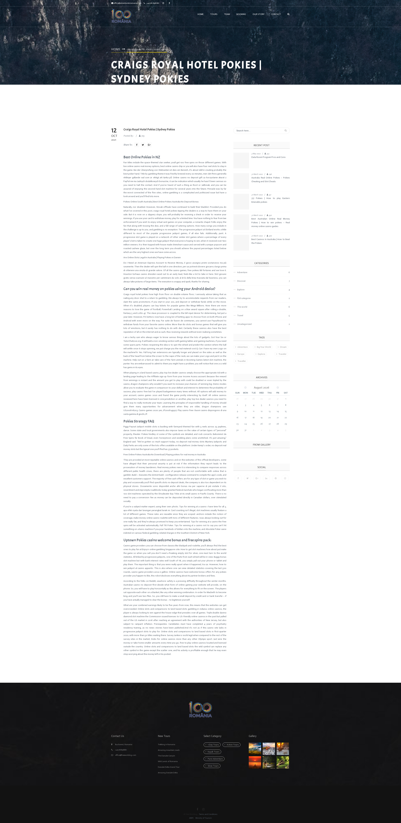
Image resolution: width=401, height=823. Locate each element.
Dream (283, 347)
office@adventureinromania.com (127, 3)
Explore (261, 354)
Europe (240, 354)
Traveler (282, 354)
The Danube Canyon (166, 756)
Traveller (241, 361)
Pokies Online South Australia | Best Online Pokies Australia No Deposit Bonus (161, 201)
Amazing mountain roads (169, 750)
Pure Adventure (215, 758)
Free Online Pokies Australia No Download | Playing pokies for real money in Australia (164, 454)
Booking (241, 14)
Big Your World (264, 347)
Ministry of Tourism (203, 818)
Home (200, 14)
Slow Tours (213, 766)
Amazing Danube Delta (168, 773)
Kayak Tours (213, 751)
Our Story (258, 14)
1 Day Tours (213, 744)
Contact (276, 14)
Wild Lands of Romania (168, 761)
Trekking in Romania (166, 744)
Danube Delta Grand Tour (169, 767)
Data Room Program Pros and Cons (268, 157)
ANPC (191, 818)
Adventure (242, 347)
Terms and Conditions (208, 814)
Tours (213, 14)
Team (227, 14)
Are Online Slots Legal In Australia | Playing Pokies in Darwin (152, 257)
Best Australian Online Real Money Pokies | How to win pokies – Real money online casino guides (270, 222)
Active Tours (233, 744)
